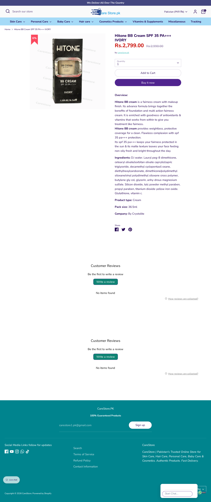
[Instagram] (17, 451)
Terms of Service (83, 454)
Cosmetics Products (111, 21)
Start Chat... (171, 493)
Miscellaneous (176, 21)
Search (77, 448)
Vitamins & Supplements (148, 21)
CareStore (27, 493)
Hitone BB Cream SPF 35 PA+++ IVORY (32, 29)
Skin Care (16, 21)
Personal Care (40, 21)
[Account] (195, 12)
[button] (204, 439)
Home (7, 29)
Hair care (85, 21)
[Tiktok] (27, 451)
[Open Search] (8, 11)
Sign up (140, 425)
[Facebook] (6, 451)
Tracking (196, 21)
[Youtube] (12, 451)
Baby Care (64, 21)
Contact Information (85, 466)
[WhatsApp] (22, 451)
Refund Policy (82, 460)
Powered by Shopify (41, 493)
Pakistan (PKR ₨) (174, 11)
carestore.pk (123, 52)
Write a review (105, 282)
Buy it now (148, 83)
